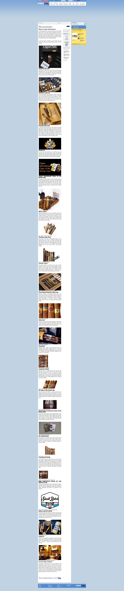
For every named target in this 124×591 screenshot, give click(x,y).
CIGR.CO (41, 536)
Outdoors (70, 4)
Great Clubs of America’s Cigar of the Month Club (50, 411)
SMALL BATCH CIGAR (45, 511)
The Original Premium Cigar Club (48, 292)
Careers (40, 586)
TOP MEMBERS (80, 31)
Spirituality (60, 4)
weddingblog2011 (82, 40)
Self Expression (82, 4)
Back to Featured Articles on (46, 578)
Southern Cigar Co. (44, 92)
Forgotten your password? (82, 0)
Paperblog (43, 3)
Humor (73, 4)
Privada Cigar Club (44, 125)
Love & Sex (77, 4)
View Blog (66, 44)
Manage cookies (59, 586)
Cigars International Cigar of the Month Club (50, 177)
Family (57, 4)
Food (51, 4)
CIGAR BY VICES (44, 369)
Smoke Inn (42, 150)
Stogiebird (42, 346)
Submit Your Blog (75, 27)
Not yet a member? (76, 26)
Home (40, 0)
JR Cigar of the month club (47, 390)
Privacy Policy (50, 586)
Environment (65, 4)
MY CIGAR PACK (44, 436)
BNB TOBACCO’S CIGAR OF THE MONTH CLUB (50, 482)
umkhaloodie (81, 33)
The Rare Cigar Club (45, 237)
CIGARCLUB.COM (44, 68)
